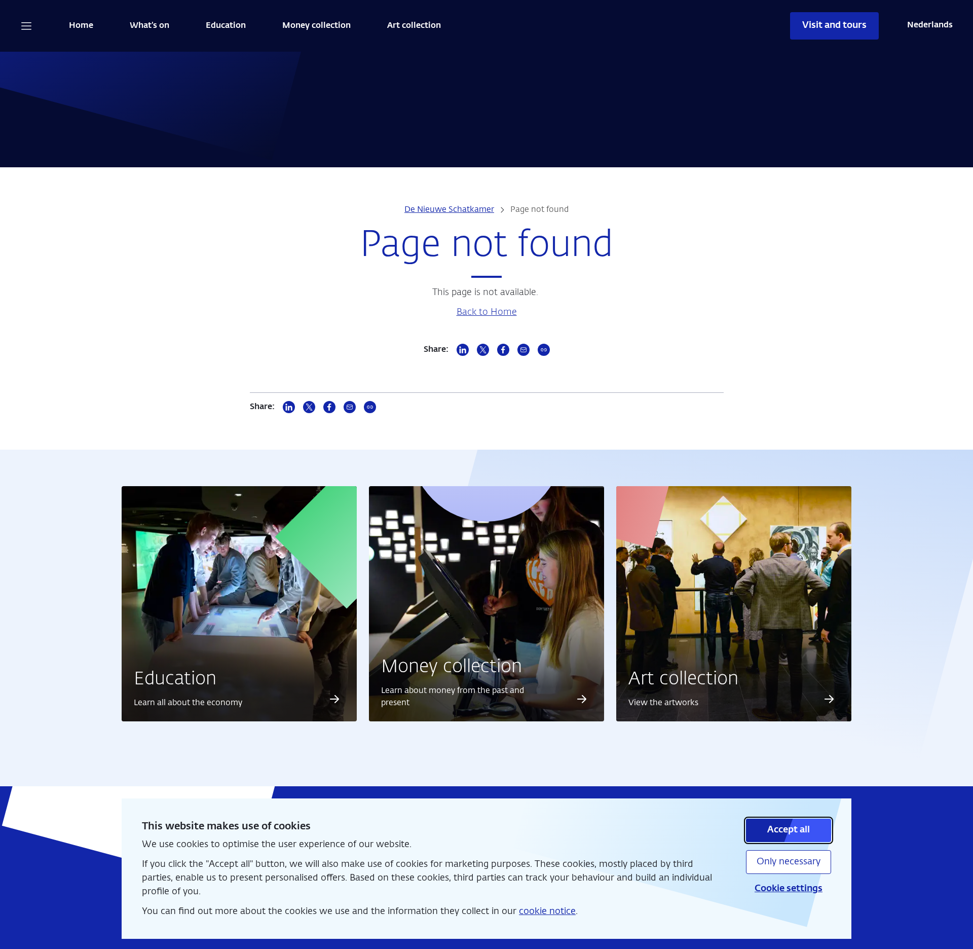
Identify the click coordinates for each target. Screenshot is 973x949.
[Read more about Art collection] (829, 699)
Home (81, 26)
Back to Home (487, 312)
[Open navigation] (26, 26)
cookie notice (547, 911)
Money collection (316, 26)
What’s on (149, 26)
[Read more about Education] (334, 699)
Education (226, 26)
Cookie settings (788, 888)
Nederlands (930, 25)
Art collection (414, 26)
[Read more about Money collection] (582, 699)
